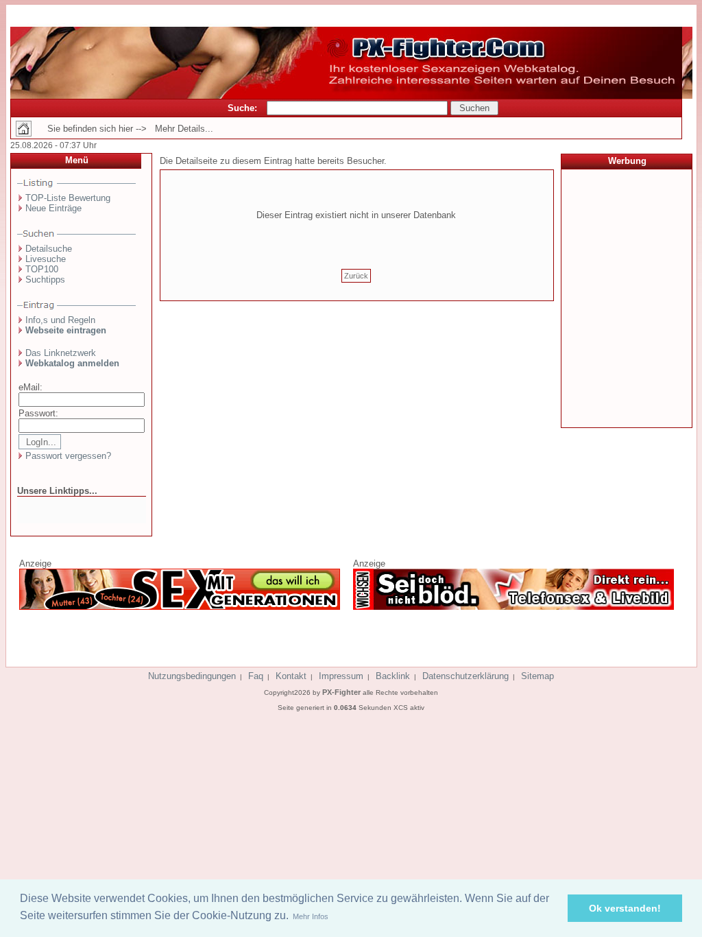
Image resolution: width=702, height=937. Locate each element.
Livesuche (45, 259)
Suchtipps (45, 279)
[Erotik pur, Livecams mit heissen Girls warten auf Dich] (179, 607)
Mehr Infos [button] (310, 916)
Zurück (356, 276)
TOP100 (41, 269)
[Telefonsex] (513, 607)
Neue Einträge (53, 208)
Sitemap (537, 676)
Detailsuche (48, 249)
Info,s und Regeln (60, 320)
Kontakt (291, 676)
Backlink (393, 676)
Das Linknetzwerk (60, 353)
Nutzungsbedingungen (192, 676)
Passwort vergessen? (68, 456)
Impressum (341, 676)
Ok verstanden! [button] (625, 908)
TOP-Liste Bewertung (67, 198)
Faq (255, 676)
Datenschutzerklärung (465, 676)
